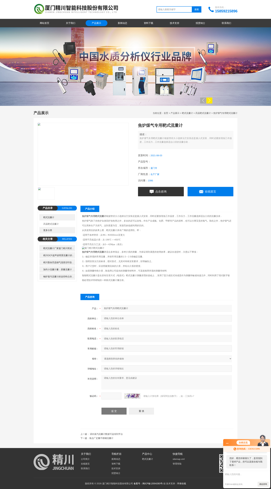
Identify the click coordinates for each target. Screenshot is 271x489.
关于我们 (70, 23)
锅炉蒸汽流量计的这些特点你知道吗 (59, 276)
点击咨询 (161, 191)
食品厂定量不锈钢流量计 (101, 438)
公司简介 (85, 459)
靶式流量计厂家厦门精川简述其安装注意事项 (59, 248)
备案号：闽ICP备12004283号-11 (150, 483)
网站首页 (44, 23)
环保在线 (181, 483)
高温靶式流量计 (203, 113)
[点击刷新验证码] (132, 396)
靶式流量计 (187, 113)
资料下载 (148, 23)
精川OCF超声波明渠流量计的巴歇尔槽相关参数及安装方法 (59, 255)
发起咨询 (263, 484)
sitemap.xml (179, 459)
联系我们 (226, 23)
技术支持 (174, 23)
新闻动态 (122, 23)
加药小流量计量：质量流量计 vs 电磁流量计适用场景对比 (59, 269)
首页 (166, 113)
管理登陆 (177, 463)
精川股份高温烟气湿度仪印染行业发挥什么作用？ (59, 262)
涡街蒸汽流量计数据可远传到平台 (106, 434)
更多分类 (47, 230)
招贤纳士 (200, 23)
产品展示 (96, 23)
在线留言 (210, 191)
